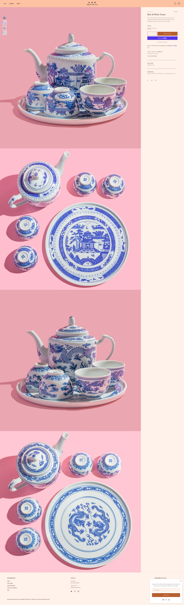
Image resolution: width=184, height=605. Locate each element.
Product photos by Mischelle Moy (40, 599)
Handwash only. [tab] (150, 65)
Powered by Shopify (25, 599)
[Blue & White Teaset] (4, 17)
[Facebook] (166, 599)
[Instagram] (169, 599)
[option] (4, 17)
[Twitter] (163, 599)
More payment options (162, 41)
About (18, 3)
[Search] (175, 3)
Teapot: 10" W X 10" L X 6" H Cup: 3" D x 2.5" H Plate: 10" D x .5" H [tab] (161, 73)
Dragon (154, 28)
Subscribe (166, 595)
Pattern (149, 25)
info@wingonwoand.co (76, 587)
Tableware (150, 11)
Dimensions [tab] (150, 71)
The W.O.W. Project (12, 587)
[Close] (180, 581)
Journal (11, 3)
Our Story (10, 583)
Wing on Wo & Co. (15, 599)
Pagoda (149, 28)
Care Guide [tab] (150, 63)
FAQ (8, 590)
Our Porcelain (11, 585)
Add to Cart (167, 33)
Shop (5, 3)
